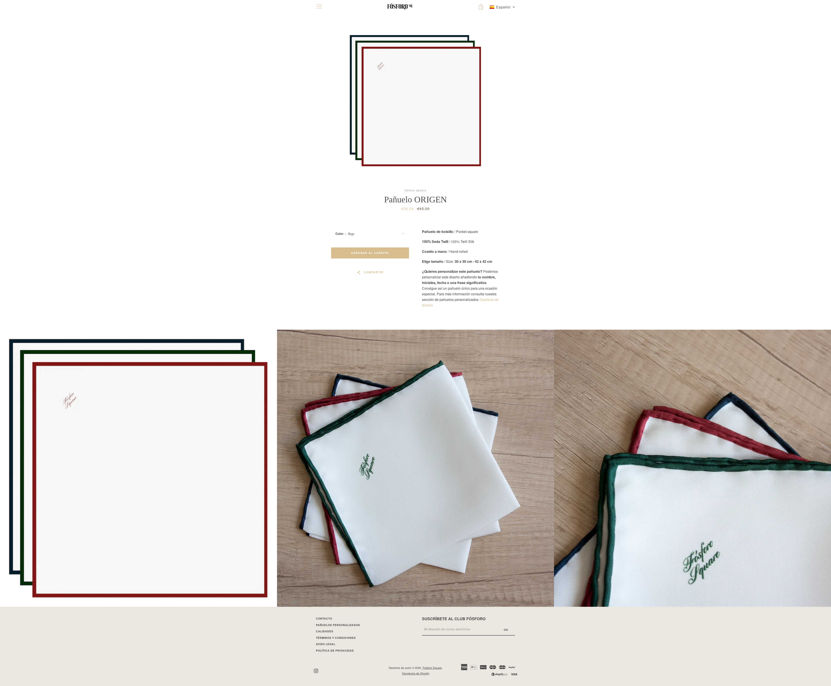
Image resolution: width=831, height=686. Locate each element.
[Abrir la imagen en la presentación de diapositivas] (415, 100)
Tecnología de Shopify (415, 673)
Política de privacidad (335, 650)
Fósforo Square (432, 668)
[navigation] (319, 6)
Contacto (324, 618)
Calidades (324, 631)
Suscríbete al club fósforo (454, 618)
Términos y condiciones (336, 638)
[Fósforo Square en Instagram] (316, 670)
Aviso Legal (325, 644)
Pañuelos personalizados (338, 625)
